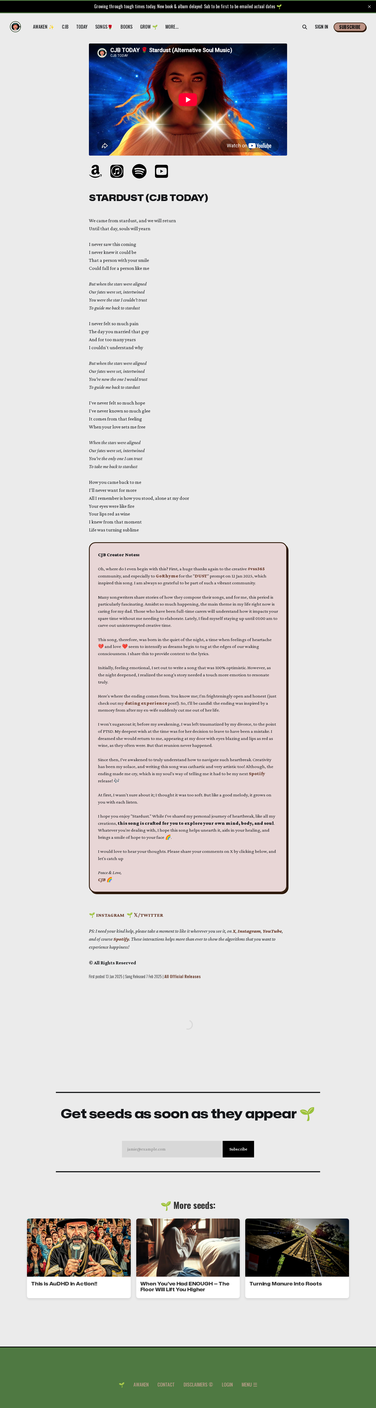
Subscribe (350, 27)
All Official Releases (182, 976)
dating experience (146, 703)
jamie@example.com (187, 1149)
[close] (369, 6)
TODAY (82, 26)
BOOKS (126, 26)
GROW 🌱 (148, 26)
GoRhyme (167, 576)
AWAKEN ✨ (43, 26)
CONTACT (166, 1384)
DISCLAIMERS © (198, 1384)
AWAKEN (141, 1384)
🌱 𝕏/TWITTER (145, 915)
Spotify (257, 773)
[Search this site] (305, 27)
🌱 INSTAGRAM (106, 915)
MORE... (172, 26)
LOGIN (227, 1384)
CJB (65, 26)
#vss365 (256, 568)
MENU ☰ (249, 1384)
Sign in (321, 26)
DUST (201, 576)
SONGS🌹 (104, 26)
